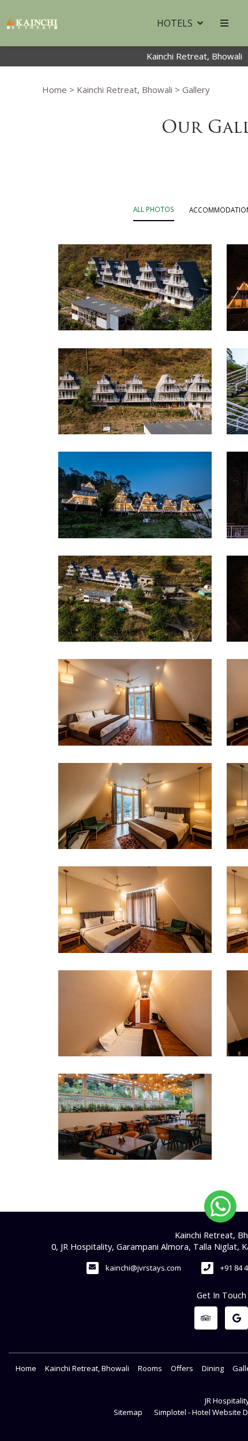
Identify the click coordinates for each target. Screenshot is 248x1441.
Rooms (150, 1368)
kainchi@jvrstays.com (143, 1268)
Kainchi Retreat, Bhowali (124, 89)
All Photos (153, 209)
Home (54, 89)
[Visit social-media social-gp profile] (236, 1318)
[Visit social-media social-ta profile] (205, 1318)
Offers (182, 1368)
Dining (213, 1368)
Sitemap (128, 1412)
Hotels (175, 23)
